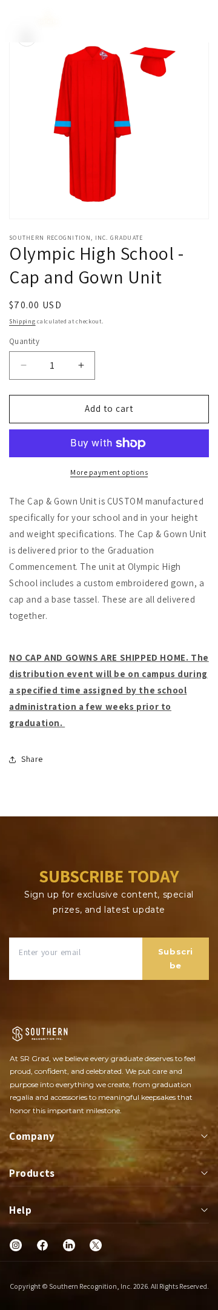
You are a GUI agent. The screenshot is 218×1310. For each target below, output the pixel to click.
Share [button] (32, 758)
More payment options (109, 472)
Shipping (22, 321)
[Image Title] (16, 1245)
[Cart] (204, 21)
